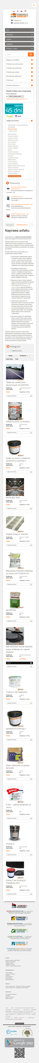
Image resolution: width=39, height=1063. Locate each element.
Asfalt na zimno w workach (18, 422)
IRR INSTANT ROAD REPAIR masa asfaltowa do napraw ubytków (21, 285)
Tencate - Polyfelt (24, 537)
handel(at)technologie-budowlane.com (16, 99)
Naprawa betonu (12, 134)
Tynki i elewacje (12, 142)
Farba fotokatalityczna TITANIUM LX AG (21, 204)
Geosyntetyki (11, 127)
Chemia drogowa (12, 162)
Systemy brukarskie (13, 167)
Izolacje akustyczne (13, 163)
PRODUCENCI (12, 160)
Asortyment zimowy (13, 158)
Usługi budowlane (13, 173)
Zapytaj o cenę (25, 392)
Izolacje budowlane (13, 146)
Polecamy (10, 156)
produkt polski (23, 424)
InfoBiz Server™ (19, 1017)
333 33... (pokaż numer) (15, 96)
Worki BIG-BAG (13, 498)
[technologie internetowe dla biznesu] (19, 945)
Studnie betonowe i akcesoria (16, 169)
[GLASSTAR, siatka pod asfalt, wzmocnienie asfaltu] (19, 372)
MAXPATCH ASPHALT (16, 729)
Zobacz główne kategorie (14, 176)
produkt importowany (25, 388)
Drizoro (22, 464)
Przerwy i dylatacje (13, 148)
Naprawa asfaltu (12, 129)
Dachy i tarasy (12, 144)
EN (17, 11)
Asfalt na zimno (13, 131)
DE (25, 11)
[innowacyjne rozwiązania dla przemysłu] (19, 907)
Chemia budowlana (13, 152)
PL (14, 11)
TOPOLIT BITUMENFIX (16, 692)
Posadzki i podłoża (13, 136)
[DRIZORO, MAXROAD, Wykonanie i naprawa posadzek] (19, 600)
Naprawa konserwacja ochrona (16, 165)
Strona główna (9, 224)
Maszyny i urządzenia (14, 171)
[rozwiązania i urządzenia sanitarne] (19, 932)
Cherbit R (10, 844)
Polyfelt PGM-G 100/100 (17, 534)
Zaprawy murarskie (13, 140)
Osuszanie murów (13, 138)
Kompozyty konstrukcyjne (15, 154)
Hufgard (22, 695)
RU (21, 11)
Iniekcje (10, 150)
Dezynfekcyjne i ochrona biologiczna (18, 125)
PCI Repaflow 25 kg (16, 196)
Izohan (21, 771)
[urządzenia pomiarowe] (19, 920)
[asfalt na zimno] (19, 411)
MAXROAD (11, 610)
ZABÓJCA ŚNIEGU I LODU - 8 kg (20, 214)
